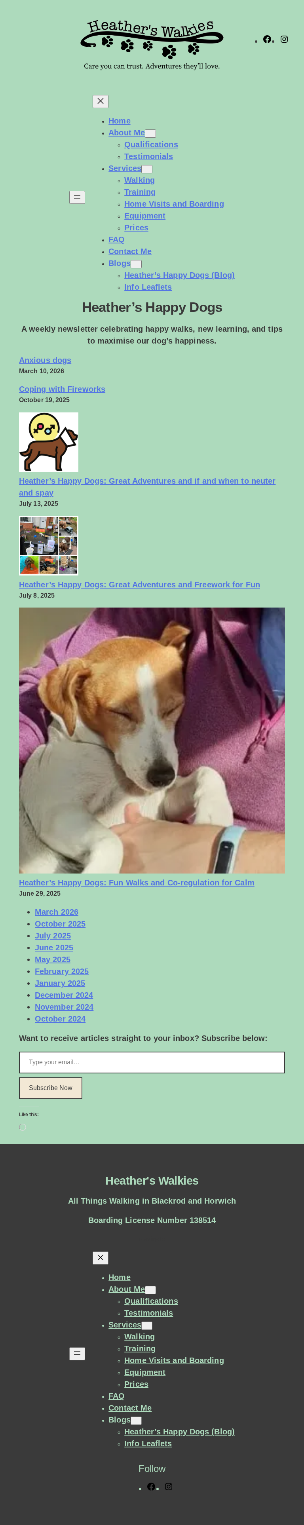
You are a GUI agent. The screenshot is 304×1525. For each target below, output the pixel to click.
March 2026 (56, 912)
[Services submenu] (146, 169)
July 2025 (53, 935)
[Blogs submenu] (136, 264)
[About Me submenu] (150, 133)
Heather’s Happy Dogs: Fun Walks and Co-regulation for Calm (137, 882)
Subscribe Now (50, 1087)
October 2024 (60, 1018)
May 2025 (52, 959)
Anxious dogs (45, 360)
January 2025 (60, 983)
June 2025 (54, 947)
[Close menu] (100, 101)
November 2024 (64, 1007)
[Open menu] (77, 197)
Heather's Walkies (151, 1180)
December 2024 (64, 995)
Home (119, 120)
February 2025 (62, 971)
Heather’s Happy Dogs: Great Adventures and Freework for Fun (139, 584)
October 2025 (60, 923)
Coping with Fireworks (62, 389)
